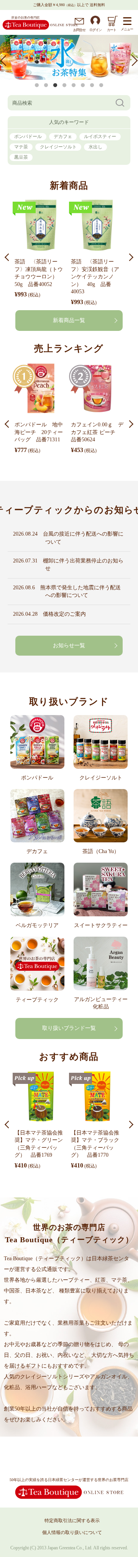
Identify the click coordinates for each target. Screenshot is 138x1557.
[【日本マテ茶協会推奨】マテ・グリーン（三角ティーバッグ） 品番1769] (41, 1097)
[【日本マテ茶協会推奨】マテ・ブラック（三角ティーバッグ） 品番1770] (97, 1097)
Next (132, 60)
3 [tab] (55, 85)
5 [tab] (73, 85)
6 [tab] (83, 85)
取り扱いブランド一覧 (69, 1028)
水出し (95, 147)
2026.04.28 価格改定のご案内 (63, 614)
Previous (5, 60)
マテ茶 (21, 147)
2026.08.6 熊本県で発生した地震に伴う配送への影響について (80, 591)
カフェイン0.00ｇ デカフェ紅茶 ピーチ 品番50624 (97, 432)
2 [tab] (46, 85)
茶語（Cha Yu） (100, 851)
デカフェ (63, 136)
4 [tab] (64, 85)
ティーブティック (37, 1000)
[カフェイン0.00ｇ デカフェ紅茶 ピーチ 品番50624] (97, 389)
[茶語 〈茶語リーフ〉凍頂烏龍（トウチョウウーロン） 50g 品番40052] (41, 226)
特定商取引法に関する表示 (72, 1520)
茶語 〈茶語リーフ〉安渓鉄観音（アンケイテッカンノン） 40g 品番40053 (95, 276)
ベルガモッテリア (37, 925)
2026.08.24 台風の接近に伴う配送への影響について (81, 537)
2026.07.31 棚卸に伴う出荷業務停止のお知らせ (81, 564)
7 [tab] (92, 85)
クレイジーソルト (58, 147)
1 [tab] (37, 85)
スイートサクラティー (101, 925)
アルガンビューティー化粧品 (101, 1003)
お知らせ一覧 (69, 645)
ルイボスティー (100, 136)
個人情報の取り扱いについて (72, 1532)
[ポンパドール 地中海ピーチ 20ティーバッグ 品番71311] (41, 389)
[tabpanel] (69, 57)
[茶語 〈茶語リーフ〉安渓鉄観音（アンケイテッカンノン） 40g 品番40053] (97, 226)
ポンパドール (28, 136)
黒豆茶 (21, 157)
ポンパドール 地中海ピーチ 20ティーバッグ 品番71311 (39, 432)
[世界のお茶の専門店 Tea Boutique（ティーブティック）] (40, 28)
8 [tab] (101, 85)
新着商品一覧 (69, 320)
